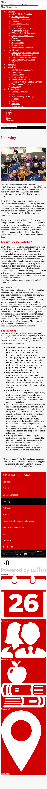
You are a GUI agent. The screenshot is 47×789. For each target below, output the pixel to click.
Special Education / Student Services (26, 82)
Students (9, 110)
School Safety (17, 45)
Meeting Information (19, 92)
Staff (8, 115)
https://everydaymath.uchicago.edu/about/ (18, 326)
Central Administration (20, 19)
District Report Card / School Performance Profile (23, 29)
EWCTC (15, 62)
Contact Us (16, 26)
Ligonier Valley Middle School (24, 57)
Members (15, 99)
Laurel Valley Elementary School (25, 52)
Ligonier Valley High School (23, 60)
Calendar (15, 21)
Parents (9, 113)
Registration (16, 40)
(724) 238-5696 (7, 554)
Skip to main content (9, 2)
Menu (8, 117)
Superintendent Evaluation (22, 47)
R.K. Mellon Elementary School (24, 55)
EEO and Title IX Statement (23, 33)
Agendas (15, 94)
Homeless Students (19, 77)
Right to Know (17, 43)
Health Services (17, 75)
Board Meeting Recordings (22, 96)
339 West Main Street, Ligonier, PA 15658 (18, 551)
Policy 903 (15, 103)
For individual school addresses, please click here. (22, 555)
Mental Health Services (21, 79)
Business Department (20, 16)
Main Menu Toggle (9, 7)
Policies (14, 38)
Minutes (14, 101)
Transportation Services (21, 84)
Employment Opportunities (22, 35)
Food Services (17, 72)
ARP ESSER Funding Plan (22, 70)
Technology (16, 86)
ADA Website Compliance (22, 14)
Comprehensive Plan (20, 24)
